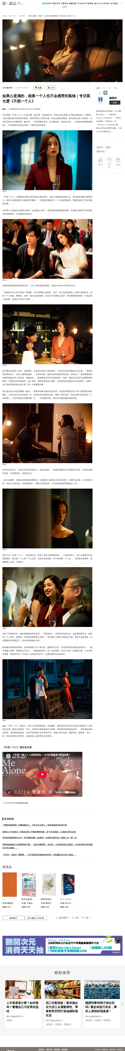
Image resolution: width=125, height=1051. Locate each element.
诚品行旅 (49, 1049)
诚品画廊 (57, 1049)
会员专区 (105, 3)
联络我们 (13, 918)
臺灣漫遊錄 (46, 899)
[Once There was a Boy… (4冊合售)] (66, 884)
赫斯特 (113, 98)
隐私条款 (105, 1049)
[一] (9, 884)
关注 (115, 103)
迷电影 (108, 147)
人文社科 (58, 1024)
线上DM (97, 3)
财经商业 (67, 1024)
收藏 (40, 88)
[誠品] (13, 3)
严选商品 (89, 3)
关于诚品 (114, 3)
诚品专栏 (100, 147)
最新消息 (73, 3)
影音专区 (56, 3)
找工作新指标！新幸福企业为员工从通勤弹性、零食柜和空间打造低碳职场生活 (62, 1009)
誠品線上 (42, 1049)
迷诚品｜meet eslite (9, 16)
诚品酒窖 (64, 1049)
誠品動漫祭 (47, 3)
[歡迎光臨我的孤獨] (28, 884)
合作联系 (97, 1049)
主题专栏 (64, 3)
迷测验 (9, 1020)
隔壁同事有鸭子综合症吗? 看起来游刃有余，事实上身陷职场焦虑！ (101, 1007)
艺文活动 (81, 3)
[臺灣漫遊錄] (47, 884)
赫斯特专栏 (100, 151)
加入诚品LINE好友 (36, 918)
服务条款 (113, 1049)
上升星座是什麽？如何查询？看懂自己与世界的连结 (22, 1007)
